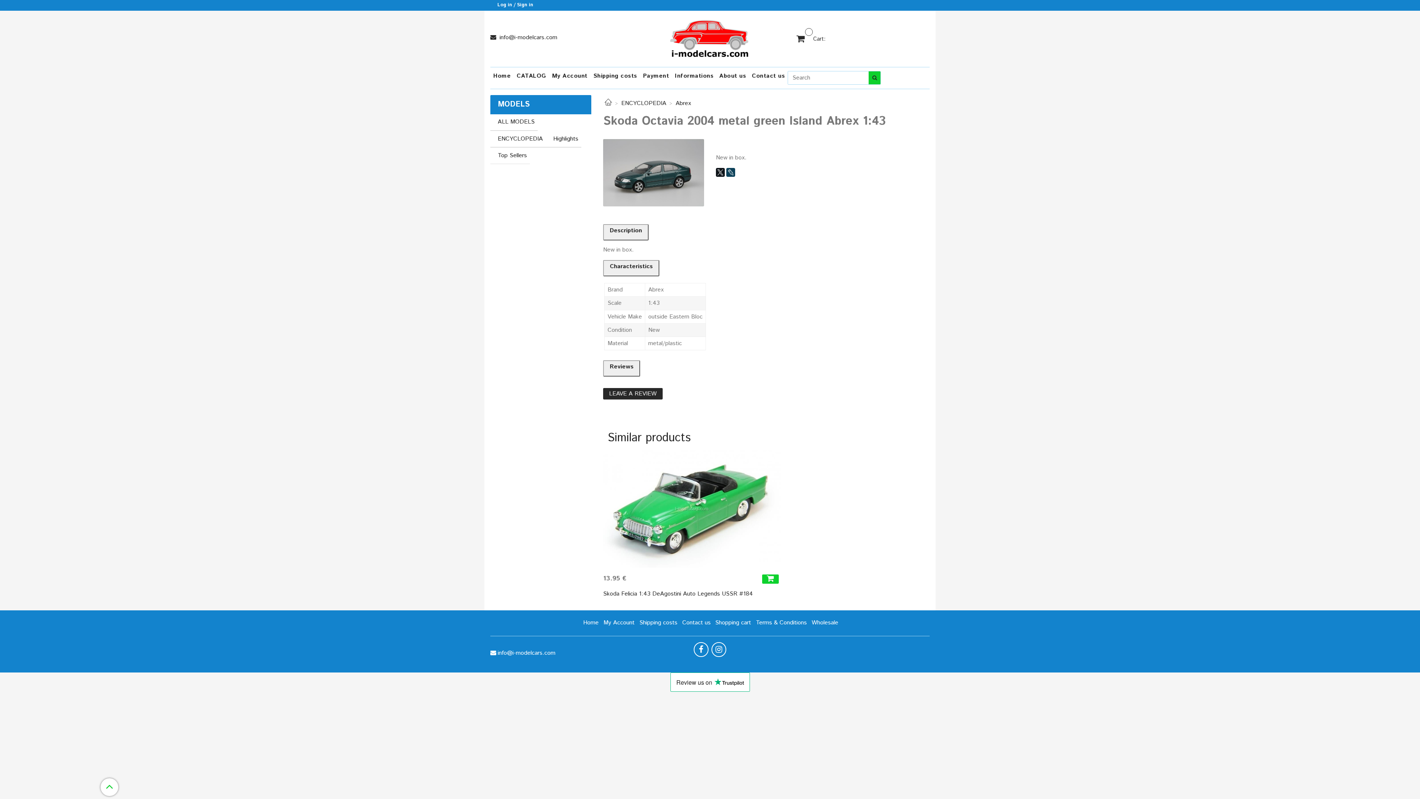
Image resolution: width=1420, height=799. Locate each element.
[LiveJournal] (730, 172)
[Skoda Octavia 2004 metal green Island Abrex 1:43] (653, 172)
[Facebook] (701, 649)
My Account (570, 76)
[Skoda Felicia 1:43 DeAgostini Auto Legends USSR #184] (692, 509)
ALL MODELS (516, 122)
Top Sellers (512, 155)
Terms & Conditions (781, 622)
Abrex (683, 103)
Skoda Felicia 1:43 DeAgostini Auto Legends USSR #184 (678, 594)
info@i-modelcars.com (527, 37)
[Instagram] (718, 649)
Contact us (768, 76)
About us (732, 76)
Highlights (565, 139)
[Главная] (608, 103)
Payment (656, 76)
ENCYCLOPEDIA (643, 103)
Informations (694, 76)
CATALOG (531, 76)
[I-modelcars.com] (710, 37)
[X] (720, 172)
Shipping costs (615, 76)
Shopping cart (733, 622)
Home (502, 76)
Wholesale (825, 622)
